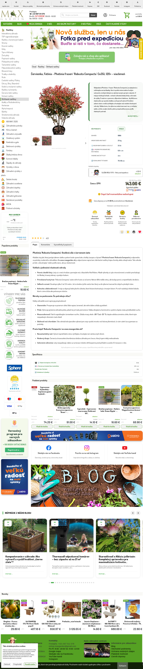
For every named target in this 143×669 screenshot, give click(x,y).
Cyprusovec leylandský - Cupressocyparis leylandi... (45, 390)
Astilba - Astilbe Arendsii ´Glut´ (91, 621)
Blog (113, 646)
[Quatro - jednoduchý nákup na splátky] (14, 476)
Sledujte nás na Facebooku (61, 654)
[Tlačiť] (133, 232)
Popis (35, 244)
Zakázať (7, 664)
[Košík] (132, 15)
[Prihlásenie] (109, 15)
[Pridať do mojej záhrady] (139, 232)
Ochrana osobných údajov (123, 651)
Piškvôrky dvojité (51, 621)
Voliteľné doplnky (93, 166)
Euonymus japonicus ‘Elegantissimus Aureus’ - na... (132, 410)
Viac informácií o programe (14, 454)
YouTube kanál (55, 656)
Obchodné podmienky (121, 649)
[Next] (138, 513)
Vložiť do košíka (42, 426)
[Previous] (133, 513)
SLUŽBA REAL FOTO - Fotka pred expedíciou (14, 282)
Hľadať (93, 15)
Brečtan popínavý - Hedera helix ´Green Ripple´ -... (109, 410)
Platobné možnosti (119, 654)
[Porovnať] (122, 232)
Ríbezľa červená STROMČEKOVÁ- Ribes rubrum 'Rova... (71, 623)
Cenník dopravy (118, 656)
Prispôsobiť (17, 664)
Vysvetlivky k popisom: (63, 244)
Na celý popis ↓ (133, 116)
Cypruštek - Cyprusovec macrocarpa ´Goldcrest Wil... (86, 411)
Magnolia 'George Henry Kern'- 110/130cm (31, 622)
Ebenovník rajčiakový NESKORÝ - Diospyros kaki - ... (10, 623)
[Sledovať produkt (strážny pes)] (127, 232)
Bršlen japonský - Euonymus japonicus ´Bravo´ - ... (64, 410)
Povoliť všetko (30, 664)
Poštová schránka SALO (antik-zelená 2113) (112, 622)
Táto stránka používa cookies (14, 646)
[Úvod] (12, 15)
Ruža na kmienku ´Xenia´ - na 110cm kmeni (132, 622)
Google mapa (55, 651)
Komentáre (45, 244)
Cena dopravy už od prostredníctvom (113, 201)
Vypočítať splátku (132, 187)
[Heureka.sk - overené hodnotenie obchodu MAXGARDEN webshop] (14, 392)
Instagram (53, 659)
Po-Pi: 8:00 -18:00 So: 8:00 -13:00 (64, 649)
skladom (50, 416)
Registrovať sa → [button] (14, 450)
